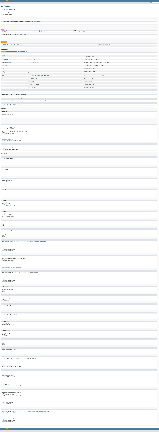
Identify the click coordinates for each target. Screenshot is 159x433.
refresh (28, 78)
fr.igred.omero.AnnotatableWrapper (8, 9)
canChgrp (12, 100)
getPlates (28, 65)
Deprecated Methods (24, 51)
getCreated (37, 100)
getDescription (4, 205)
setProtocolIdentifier (30, 84)
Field (6, 3)
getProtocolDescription (31, 66)
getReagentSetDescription (31, 69)
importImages (29, 75)
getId (44, 100)
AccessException (4, 139)
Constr (8, 3)
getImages (28, 59)
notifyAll (20, 104)
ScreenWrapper (4, 44)
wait (23, 104)
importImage (10, 91)
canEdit (22, 100)
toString (55, 100)
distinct (30, 100)
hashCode (14, 104)
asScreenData (29, 55)
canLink (25, 100)
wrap (58, 100)
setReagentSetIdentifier (31, 87)
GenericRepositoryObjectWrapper (35, 21)
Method (11, 3)
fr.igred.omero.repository (7, 5)
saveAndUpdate (51, 100)
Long (6, 411)
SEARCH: (149, 2)
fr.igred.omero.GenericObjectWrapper (7, 8)
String (5, 31)
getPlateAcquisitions (30, 62)
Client (7, 44)
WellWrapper (5, 72)
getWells (28, 72)
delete (28, 100)
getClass (11, 104)
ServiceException (11, 128)
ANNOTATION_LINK (41, 31)
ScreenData (3, 55)
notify (18, 104)
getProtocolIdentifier (30, 68)
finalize (8, 104)
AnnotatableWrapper (22, 94)
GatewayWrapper (34, 75)
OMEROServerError (35, 371)
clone (2, 104)
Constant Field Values (5, 116)
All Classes (2, 2)
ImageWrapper (5, 59)
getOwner (47, 100)
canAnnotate (8, 100)
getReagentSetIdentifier (31, 71)
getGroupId (41, 100)
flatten (34, 100)
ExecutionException (5, 140)
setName (28, 81)
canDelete (18, 100)
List (2, 59)
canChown (15, 100)
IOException (46, 371)
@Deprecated (3, 191)
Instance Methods (10, 51)
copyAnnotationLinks (5, 91)
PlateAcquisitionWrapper (7, 62)
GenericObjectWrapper (21, 34)
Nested (4, 3)
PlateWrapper (5, 65)
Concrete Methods (17, 51)
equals (5, 104)
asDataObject (4, 100)
